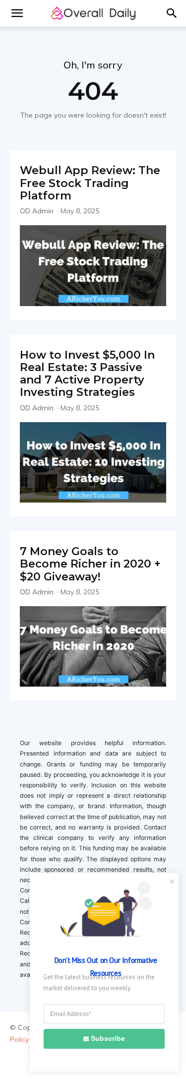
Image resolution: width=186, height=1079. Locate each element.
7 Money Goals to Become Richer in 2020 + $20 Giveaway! (90, 564)
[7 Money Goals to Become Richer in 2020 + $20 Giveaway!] (93, 646)
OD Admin (37, 210)
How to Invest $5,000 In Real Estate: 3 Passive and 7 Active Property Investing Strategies (87, 373)
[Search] (172, 13)
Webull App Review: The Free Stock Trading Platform (90, 183)
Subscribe (108, 1038)
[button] (17, 13)
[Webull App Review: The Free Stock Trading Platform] (93, 265)
